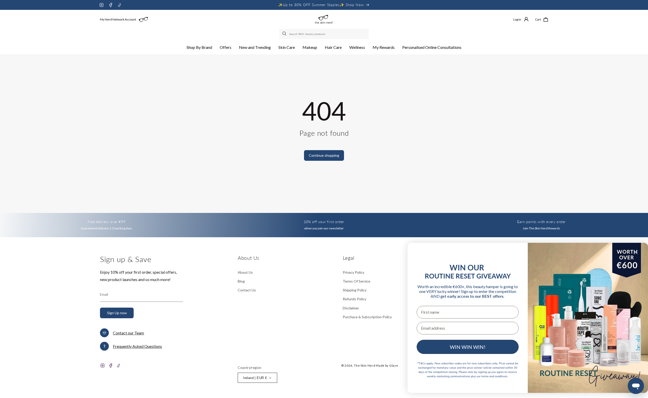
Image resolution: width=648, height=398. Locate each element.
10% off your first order (324, 222)
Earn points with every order (541, 222)
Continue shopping (324, 155)
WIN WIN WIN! (467, 347)
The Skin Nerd (364, 365)
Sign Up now (117, 313)
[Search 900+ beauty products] (284, 34)
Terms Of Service (356, 281)
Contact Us (247, 290)
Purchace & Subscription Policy (367, 317)
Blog (241, 281)
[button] (199, 47)
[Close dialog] (635, 252)
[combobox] (324, 34)
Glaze (393, 365)
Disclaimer (351, 308)
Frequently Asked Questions (137, 346)
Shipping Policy (355, 290)
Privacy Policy (353, 272)
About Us (245, 272)
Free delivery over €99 (106, 222)
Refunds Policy (354, 299)
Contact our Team (128, 332)
